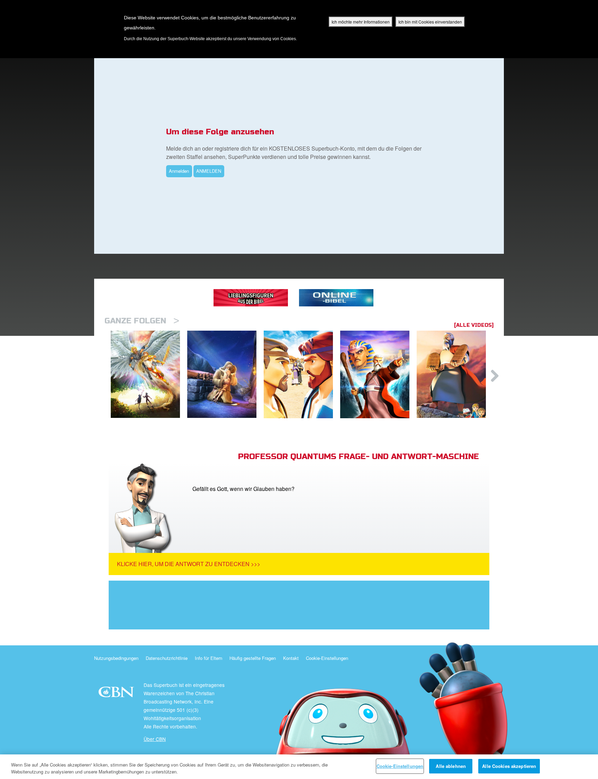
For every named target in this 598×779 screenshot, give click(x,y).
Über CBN (155, 738)
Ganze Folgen (142, 320)
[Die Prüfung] (225, 374)
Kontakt (291, 658)
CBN (117, 694)
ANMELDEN (208, 171)
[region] (299, 766)
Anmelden (179, 171)
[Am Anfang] (149, 374)
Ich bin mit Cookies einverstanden (430, 22)
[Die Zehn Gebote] (455, 374)
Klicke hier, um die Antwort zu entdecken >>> (188, 564)
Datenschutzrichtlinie (167, 658)
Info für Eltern (208, 658)
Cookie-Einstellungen (327, 658)
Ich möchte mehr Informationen (361, 22)
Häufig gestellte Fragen (252, 658)
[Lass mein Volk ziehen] (378, 374)
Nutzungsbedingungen (116, 658)
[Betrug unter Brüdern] (302, 374)
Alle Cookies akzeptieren (509, 766)
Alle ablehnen (451, 766)
